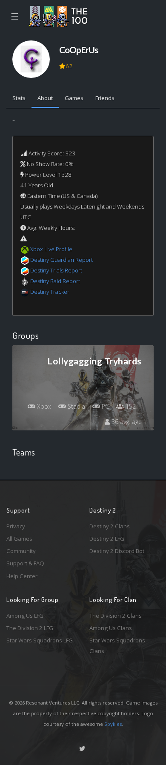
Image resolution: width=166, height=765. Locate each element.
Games (74, 98)
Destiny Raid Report (55, 281)
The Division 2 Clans (115, 615)
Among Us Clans (110, 628)
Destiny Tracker (49, 291)
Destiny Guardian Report (61, 260)
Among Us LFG (24, 615)
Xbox (43, 406)
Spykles (113, 724)
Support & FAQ (25, 563)
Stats (19, 98)
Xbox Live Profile (51, 249)
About (45, 98)
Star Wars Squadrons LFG (39, 640)
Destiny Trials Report (56, 270)
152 (130, 406)
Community (21, 551)
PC (104, 406)
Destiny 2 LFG (106, 538)
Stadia (75, 406)
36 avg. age (126, 422)
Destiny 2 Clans (109, 526)
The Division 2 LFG (29, 628)
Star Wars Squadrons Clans (117, 645)
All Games (19, 538)
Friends (104, 98)
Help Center (21, 576)
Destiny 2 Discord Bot (116, 551)
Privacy (15, 526)
